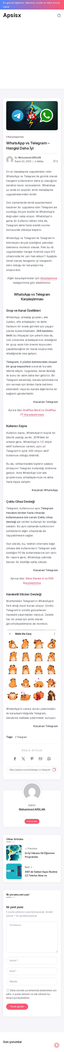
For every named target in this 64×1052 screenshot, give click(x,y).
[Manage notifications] (56, 1045)
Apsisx (12, 15)
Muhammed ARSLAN (29, 157)
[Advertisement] (32, 52)
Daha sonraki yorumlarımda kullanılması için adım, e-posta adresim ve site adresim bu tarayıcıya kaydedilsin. (31, 994)
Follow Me (32, 821)
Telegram (22, 737)
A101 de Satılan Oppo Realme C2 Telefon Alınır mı (41, 873)
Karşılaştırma (48, 278)
